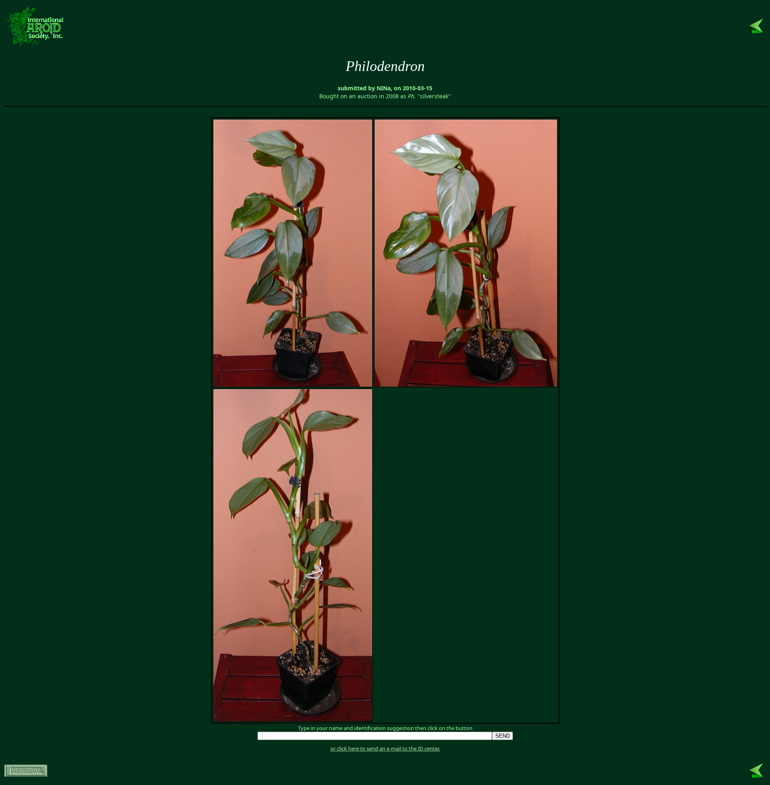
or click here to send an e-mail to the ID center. (385, 748)
